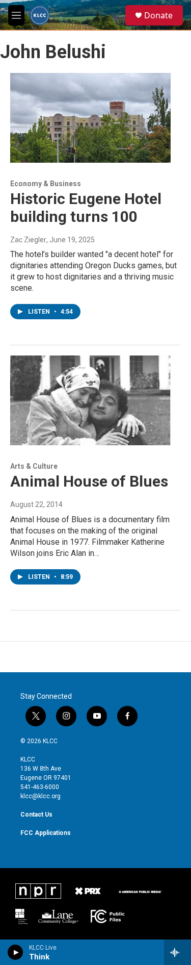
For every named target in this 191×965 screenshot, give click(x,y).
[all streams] (177, 952)
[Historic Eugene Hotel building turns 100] (90, 118)
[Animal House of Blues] (90, 400)
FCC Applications (45, 832)
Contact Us (36, 814)
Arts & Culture (34, 466)
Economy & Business (45, 184)
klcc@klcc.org (40, 796)
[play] (15, 952)
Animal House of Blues (89, 481)
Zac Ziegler (28, 240)
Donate (158, 15)
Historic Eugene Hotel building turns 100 (85, 207)
